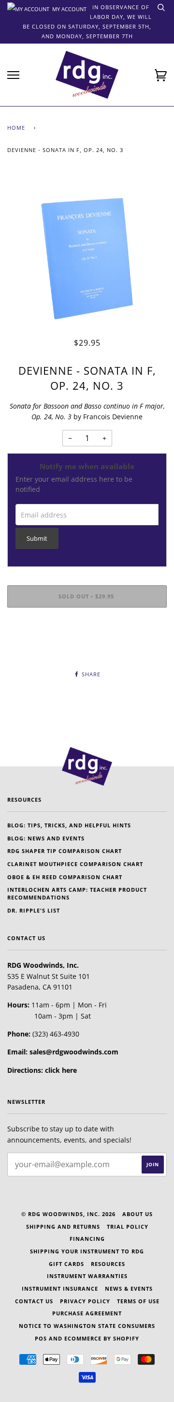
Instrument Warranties (87, 1276)
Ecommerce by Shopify (101, 1338)
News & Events (129, 1288)
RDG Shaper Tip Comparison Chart (64, 850)
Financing (87, 1238)
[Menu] (13, 75)
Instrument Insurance (60, 1288)
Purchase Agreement (87, 1313)
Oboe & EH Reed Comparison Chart (64, 877)
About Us (137, 1214)
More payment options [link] (87, 648)
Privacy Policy (85, 1301)
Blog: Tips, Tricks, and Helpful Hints (69, 825)
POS (41, 1338)
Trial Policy (127, 1226)
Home (16, 127)
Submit (37, 538)
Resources (108, 1263)
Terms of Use (138, 1301)
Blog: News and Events (46, 838)
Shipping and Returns (63, 1226)
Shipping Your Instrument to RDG (87, 1251)
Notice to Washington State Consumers (87, 1325)
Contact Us (34, 1301)
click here (61, 1070)
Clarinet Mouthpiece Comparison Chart (75, 864)
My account (69, 8)
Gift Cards (66, 1263)
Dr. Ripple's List (33, 910)
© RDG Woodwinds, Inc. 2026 (68, 1214)
